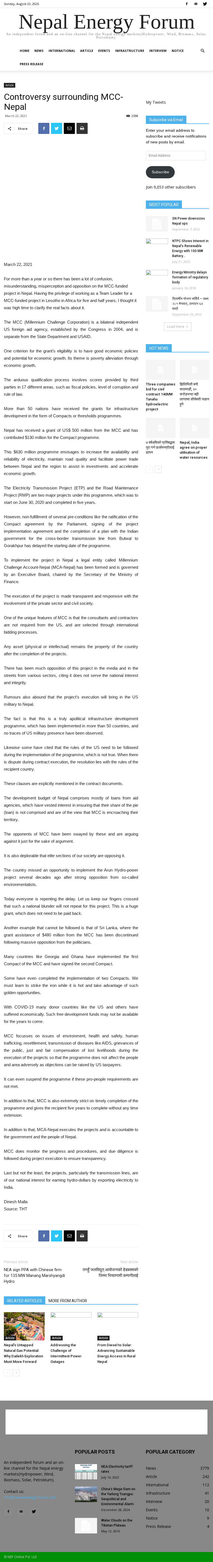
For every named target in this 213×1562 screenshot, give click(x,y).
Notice (178, 51)
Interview (158, 51)
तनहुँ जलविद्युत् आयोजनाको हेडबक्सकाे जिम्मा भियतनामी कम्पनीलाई (110, 1272)
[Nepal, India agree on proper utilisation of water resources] (194, 428)
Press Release (31, 64)
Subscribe (160, 172)
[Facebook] (186, 4)
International (62, 51)
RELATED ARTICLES (24, 1301)
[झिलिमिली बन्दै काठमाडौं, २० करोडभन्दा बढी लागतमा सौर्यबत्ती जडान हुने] (194, 370)
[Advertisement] (71, 246)
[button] (202, 51)
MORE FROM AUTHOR (68, 1301)
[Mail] (196, 4)
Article (86, 51)
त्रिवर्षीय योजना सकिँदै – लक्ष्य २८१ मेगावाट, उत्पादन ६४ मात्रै (190, 304)
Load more (175, 326)
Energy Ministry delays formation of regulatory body (190, 277)
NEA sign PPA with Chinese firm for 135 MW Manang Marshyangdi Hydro (34, 1275)
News (39, 51)
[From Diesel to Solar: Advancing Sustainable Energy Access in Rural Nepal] (117, 1326)
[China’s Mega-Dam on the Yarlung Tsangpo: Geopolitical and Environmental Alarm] (86, 1494)
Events (104, 51)
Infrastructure (129, 51)
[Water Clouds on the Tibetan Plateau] (86, 1525)
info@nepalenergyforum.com (30, 1497)
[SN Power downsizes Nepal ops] (157, 224)
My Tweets (156, 102)
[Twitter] (205, 4)
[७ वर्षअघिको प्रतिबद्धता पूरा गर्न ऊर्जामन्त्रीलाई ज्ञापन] (161, 428)
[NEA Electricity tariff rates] (86, 1472)
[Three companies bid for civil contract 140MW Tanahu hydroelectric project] (161, 370)
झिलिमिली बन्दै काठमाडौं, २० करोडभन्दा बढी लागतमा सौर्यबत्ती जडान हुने (194, 394)
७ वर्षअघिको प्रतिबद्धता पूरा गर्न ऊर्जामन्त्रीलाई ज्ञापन (160, 447)
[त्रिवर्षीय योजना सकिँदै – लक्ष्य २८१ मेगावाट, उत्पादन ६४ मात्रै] (157, 304)
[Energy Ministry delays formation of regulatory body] (157, 277)
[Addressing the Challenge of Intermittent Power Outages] (70, 1326)
